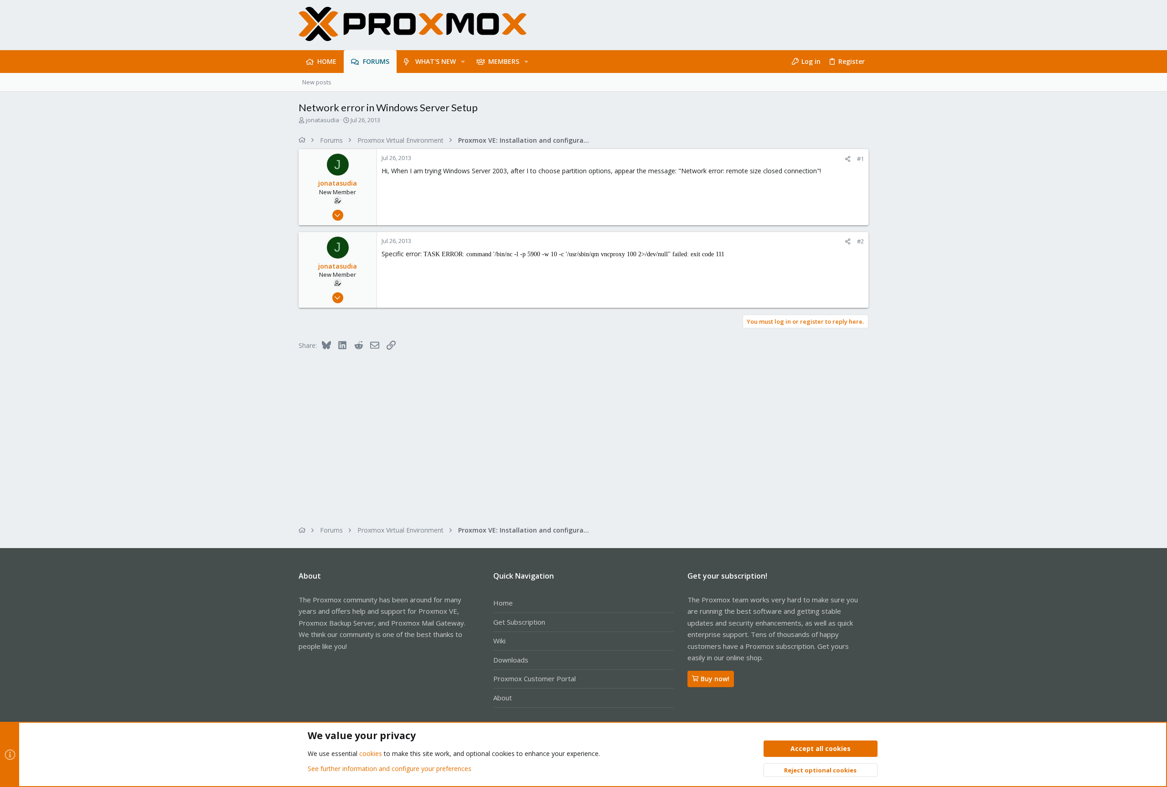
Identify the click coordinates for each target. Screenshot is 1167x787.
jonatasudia (322, 120)
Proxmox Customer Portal (534, 678)
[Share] (848, 159)
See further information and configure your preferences (389, 768)
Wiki (499, 640)
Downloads (510, 659)
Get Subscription (519, 621)
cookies (370, 753)
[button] (463, 61)
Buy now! (715, 678)
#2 (860, 241)
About (502, 697)
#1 (860, 159)
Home (503, 602)
